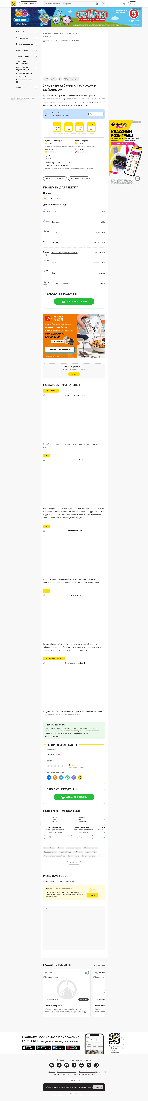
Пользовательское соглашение (88, 1072)
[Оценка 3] (55, 766)
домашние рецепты (73, 848)
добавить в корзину (76, 301)
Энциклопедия (22, 56)
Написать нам (75, 1081)
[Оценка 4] (58, 766)
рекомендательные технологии (74, 1087)
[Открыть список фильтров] (97, 3)
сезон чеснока (73, 856)
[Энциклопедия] (36, 56)
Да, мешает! (73, 374)
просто (60, 848)
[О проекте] (36, 87)
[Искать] (103, 3)
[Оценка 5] (62, 766)
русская (48, 158)
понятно (98, 1087)
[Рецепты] (36, 31)
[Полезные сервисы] (36, 44)
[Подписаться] (86, 973)
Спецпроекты (22, 38)
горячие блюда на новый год (54, 856)
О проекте (20, 87)
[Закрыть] (105, 1072)
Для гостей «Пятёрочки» (22, 62)
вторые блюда (49, 848)
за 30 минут (78, 852)
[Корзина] (124, 4)
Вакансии (56, 1074)
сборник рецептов (90, 848)
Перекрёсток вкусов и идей (22, 69)
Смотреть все (99, 965)
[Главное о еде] (36, 50)
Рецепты (20, 32)
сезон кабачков (65, 852)
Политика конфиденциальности (66, 1072)
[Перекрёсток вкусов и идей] (36, 68)
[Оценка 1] (48, 766)
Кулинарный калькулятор (54, 178)
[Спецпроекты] (36, 38)
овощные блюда (50, 852)
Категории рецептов (88, 1074)
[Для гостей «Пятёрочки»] (36, 62)
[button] (43, 824)
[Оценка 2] (51, 766)
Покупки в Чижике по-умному (24, 75)
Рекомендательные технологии (70, 1074)
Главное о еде (22, 50)
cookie (90, 1087)
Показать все (74, 862)
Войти (92, 895)
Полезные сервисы (24, 44)
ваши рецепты (91, 852)
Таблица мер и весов (77, 178)
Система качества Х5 (24, 81)
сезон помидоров (88, 856)
